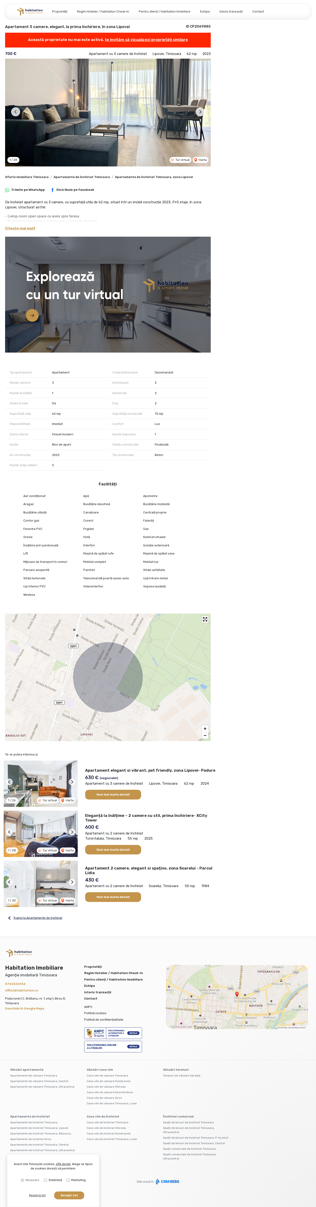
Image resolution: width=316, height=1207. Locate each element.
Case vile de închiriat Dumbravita (109, 1133)
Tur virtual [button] (182, 160)
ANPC (88, 1007)
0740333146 (15, 984)
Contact (258, 11)
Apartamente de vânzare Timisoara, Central (39, 1081)
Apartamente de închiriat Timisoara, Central (39, 1144)
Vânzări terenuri (176, 1069)
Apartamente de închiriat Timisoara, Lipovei (39, 1128)
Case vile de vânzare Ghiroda (106, 1086)
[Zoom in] (205, 728)
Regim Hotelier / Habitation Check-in (103, 11)
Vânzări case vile (100, 1069)
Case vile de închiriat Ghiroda (106, 1128)
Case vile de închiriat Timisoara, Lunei (112, 1139)
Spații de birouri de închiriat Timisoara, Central (194, 1143)
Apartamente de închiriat (30, 1116)
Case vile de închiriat (103, 1116)
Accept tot (69, 1195)
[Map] (108, 677)
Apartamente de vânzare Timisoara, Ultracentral (42, 1086)
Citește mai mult (20, 228)
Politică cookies (95, 1013)
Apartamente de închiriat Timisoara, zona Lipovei (154, 177)
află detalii (63, 1164)
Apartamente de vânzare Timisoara (33, 1075)
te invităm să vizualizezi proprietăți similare (146, 39)
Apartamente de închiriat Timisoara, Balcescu (40, 1133)
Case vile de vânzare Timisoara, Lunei (112, 1103)
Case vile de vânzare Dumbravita (108, 1081)
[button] (15, 111)
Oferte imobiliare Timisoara (27, 177)
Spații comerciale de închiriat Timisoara (189, 1148)
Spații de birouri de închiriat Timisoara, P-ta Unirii (195, 1137)
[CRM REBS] (167, 1181)
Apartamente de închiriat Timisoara (82, 177)
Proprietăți (59, 11)
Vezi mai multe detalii (113, 794)
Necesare (32, 1180)
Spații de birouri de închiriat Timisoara (188, 1122)
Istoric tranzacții (231, 11)
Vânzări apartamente (26, 1069)
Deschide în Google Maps (24, 1008)
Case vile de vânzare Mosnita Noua (110, 1092)
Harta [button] (202, 160)
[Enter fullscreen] (205, 619)
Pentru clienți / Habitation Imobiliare (164, 11)
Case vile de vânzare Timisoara (107, 1075)
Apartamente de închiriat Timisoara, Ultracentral (42, 1150)
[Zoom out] (205, 735)
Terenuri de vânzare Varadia (181, 1075)
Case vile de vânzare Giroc (104, 1097)
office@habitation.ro (21, 990)
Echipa (205, 11)
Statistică (55, 1180)
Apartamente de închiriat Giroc (30, 1139)
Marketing (78, 1180)
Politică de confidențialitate (103, 1019)
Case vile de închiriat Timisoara (107, 1122)
